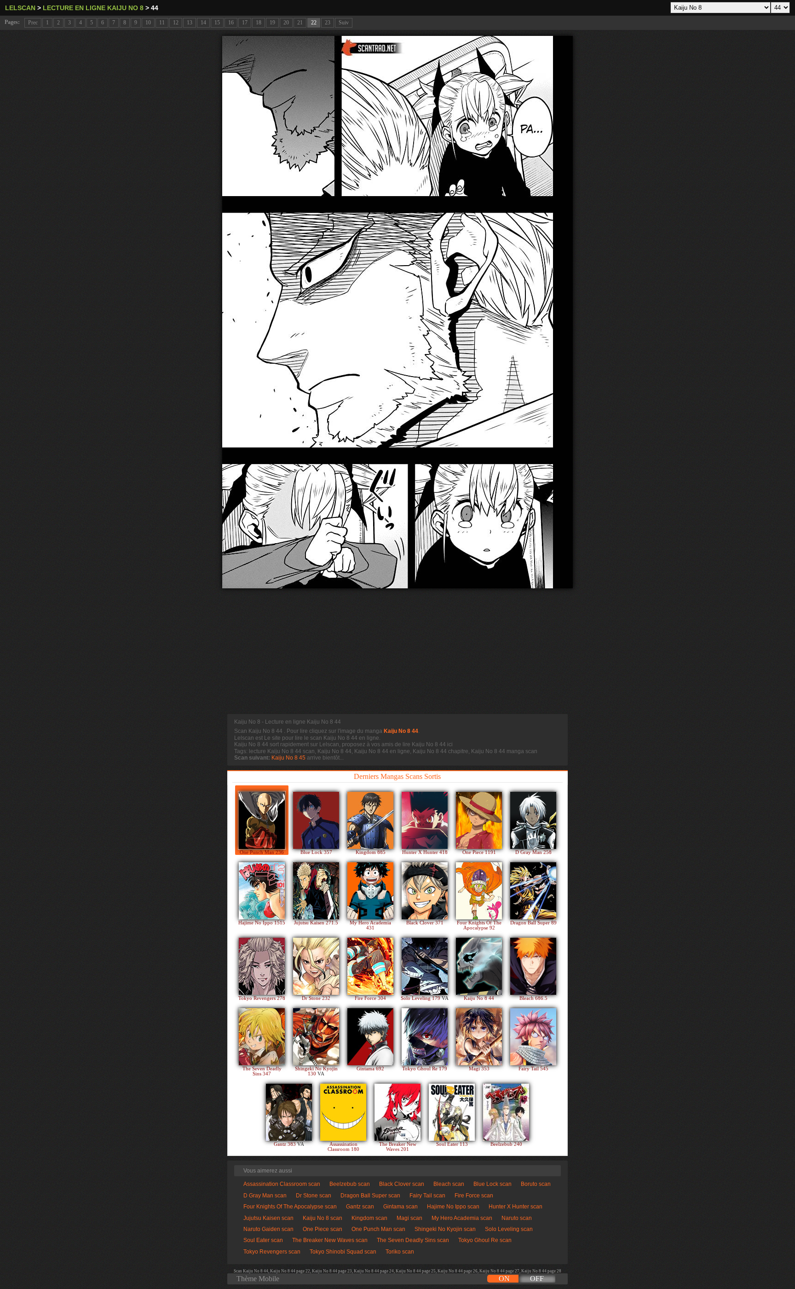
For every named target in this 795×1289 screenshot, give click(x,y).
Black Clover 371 (425, 922)
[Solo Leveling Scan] (425, 966)
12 (176, 22)
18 (258, 22)
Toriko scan (400, 1251)
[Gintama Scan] (370, 1036)
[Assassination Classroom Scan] (343, 1112)
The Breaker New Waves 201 (397, 1147)
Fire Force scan (474, 1195)
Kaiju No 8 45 (288, 758)
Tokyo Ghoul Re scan (485, 1240)
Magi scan (409, 1218)
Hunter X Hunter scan (515, 1206)
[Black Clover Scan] (425, 890)
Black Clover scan (401, 1184)
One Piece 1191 (479, 852)
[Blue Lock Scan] (316, 820)
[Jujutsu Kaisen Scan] (316, 890)
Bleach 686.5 (533, 998)
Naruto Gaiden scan (268, 1229)
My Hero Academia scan (462, 1218)
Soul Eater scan (263, 1240)
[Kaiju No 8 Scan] (479, 966)
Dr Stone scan (313, 1195)
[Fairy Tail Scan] (533, 1036)
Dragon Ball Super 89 (533, 922)
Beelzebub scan (349, 1184)
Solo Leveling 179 (421, 998)
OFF (537, 1279)
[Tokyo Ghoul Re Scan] (425, 1036)
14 (203, 22)
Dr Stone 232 (316, 998)
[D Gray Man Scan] (533, 820)
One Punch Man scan (378, 1229)
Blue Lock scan (492, 1184)
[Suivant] (397, 312)
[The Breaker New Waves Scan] (397, 1112)
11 (162, 22)
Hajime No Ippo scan (453, 1206)
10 (148, 22)
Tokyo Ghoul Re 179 (424, 1068)
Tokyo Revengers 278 (261, 998)
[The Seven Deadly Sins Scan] (262, 1036)
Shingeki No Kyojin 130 (316, 1071)
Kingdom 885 (371, 852)
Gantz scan (360, 1206)
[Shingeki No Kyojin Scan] (316, 1036)
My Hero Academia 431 (370, 925)
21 (300, 22)
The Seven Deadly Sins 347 (262, 1071)
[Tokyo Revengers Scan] (262, 966)
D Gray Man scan (265, 1195)
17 (245, 22)
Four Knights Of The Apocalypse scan (290, 1206)
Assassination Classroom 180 (343, 1147)
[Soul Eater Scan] (452, 1112)
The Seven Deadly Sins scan (413, 1240)
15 (217, 22)
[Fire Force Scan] (370, 966)
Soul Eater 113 (452, 1144)
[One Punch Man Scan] (262, 820)
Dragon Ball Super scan (370, 1195)
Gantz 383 (285, 1144)
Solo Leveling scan (509, 1229)
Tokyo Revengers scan (271, 1251)
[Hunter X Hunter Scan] (425, 820)
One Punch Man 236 (262, 852)
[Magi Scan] (479, 1036)
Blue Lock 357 (316, 852)
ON (504, 1279)
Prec (33, 22)
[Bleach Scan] (533, 966)
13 (189, 22)
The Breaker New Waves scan (330, 1240)
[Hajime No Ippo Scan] (262, 890)
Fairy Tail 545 (533, 1068)
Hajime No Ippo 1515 (261, 922)
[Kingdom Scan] (370, 820)
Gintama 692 (370, 1068)
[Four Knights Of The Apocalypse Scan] (479, 890)
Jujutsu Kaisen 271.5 (316, 922)
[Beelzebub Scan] (506, 1112)
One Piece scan (322, 1229)
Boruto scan (536, 1184)
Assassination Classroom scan (281, 1184)
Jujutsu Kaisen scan (268, 1218)
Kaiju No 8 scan (322, 1218)
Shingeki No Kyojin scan (445, 1229)
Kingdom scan (369, 1218)
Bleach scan (448, 1184)
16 (231, 22)
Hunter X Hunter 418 (425, 852)
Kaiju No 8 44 (401, 731)
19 (272, 22)
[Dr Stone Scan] (316, 966)
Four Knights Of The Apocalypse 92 (479, 925)
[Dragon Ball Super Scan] (533, 890)
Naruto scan (516, 1218)
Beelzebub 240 (506, 1144)
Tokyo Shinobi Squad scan (343, 1251)
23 (327, 22)
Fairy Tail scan (427, 1195)
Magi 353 (479, 1068)
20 (286, 22)
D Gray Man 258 (533, 852)
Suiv (344, 22)
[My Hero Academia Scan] (370, 890)
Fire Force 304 (370, 998)
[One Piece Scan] (479, 820)
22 (314, 22)
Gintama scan (400, 1206)
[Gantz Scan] (289, 1112)
